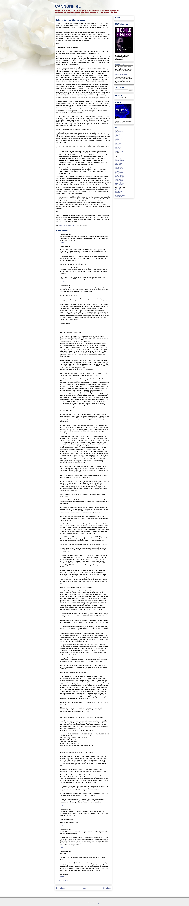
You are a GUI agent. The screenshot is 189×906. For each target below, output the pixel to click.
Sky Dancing (118, 148)
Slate (116, 135)
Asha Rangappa (119, 158)
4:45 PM (62, 243)
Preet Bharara (118, 163)
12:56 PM (62, 281)
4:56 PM (62, 876)
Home (84, 888)
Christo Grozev (119, 168)
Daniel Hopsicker (119, 151)
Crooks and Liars (119, 146)
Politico (117, 136)
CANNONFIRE (68, 6)
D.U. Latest (117, 132)
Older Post (107, 888)
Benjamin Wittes (119, 171)
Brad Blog (117, 144)
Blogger (98, 903)
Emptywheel (118, 142)
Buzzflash (117, 139)
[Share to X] (83, 225)
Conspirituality (118, 196)
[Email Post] (78, 225)
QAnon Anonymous (120, 195)
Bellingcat (117, 140)
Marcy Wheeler (118, 159)
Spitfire (117, 154)
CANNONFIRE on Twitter (121, 74)
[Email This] (81, 225)
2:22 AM (62, 805)
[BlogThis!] (82, 225)
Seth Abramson (119, 172)
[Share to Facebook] (85, 225)
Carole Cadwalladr (119, 178)
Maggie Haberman (119, 175)
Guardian (117, 134)
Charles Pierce (118, 143)
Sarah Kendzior (119, 166)
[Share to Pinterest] (86, 225)
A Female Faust (119, 184)
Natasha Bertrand (119, 160)
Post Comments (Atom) (87, 893)
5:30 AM (62, 847)
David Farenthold (119, 174)
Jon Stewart (118, 188)
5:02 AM (62, 825)
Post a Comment (63, 880)
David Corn (118, 162)
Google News (118, 138)
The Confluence (119, 150)
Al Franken (117, 194)
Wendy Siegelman (119, 176)
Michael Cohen (118, 190)
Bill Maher (117, 192)
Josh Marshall (118, 167)
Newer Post (60, 888)
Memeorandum (119, 131)
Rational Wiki (118, 147)
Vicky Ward (118, 164)
